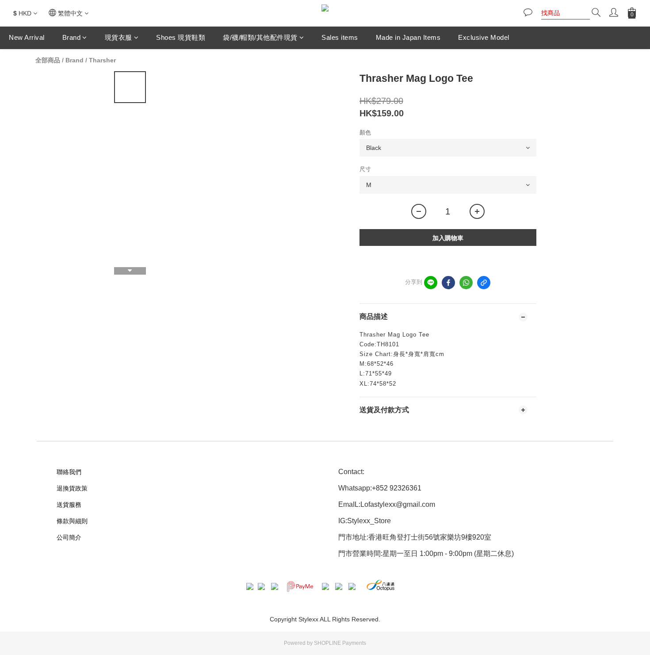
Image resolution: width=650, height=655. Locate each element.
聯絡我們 (69, 471)
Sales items (339, 37)
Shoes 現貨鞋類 (180, 37)
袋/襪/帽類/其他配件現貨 (260, 37)
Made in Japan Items (408, 37)
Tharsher (102, 60)
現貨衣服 (118, 37)
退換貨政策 (72, 488)
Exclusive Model (483, 37)
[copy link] (483, 282)
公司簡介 (69, 537)
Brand (71, 37)
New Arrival (27, 37)
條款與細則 (72, 521)
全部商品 (47, 60)
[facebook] (448, 282)
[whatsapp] (466, 282)
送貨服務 (69, 504)
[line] (430, 282)
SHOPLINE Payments (340, 643)
